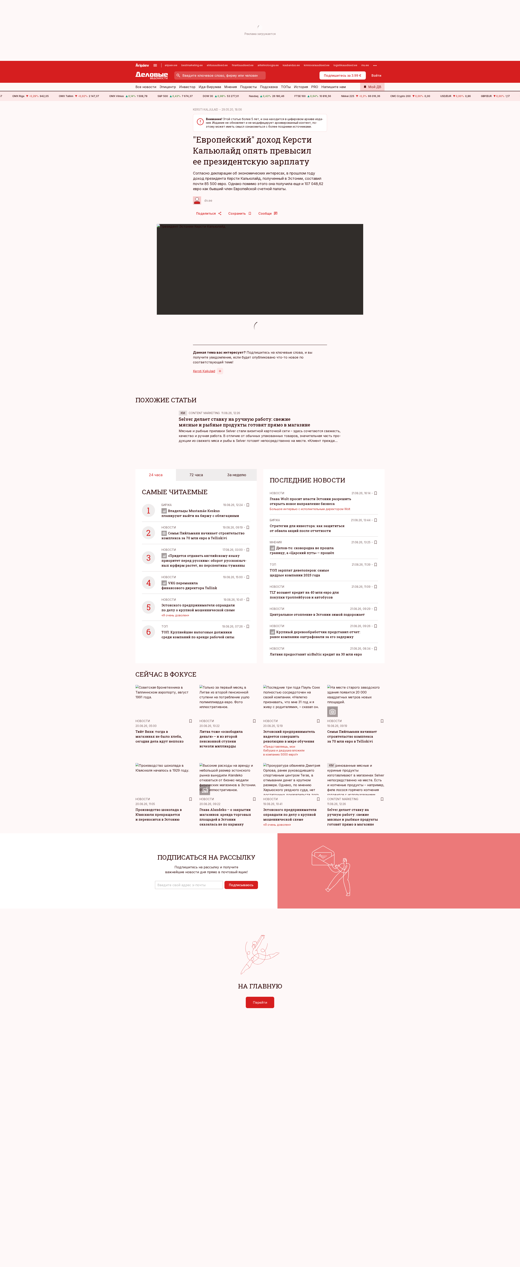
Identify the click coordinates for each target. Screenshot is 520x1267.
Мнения (230, 87)
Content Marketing (204, 511)
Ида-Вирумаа (210, 87)
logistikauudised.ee (345, 65)
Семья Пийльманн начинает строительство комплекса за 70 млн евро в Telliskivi (352, 834)
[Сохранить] (247, 602)
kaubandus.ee (291, 65)
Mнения (276, 640)
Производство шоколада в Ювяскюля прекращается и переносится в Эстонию (158, 912)
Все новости (145, 87)
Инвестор (187, 87)
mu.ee (365, 65)
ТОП (164, 724)
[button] (189, 983)
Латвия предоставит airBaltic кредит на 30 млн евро (316, 752)
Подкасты (248, 87)
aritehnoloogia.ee (268, 65)
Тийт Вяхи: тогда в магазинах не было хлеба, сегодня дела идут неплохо (159, 834)
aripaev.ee (171, 65)
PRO (314, 87)
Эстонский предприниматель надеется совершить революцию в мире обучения (289, 834)
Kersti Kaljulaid (204, 469)
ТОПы (286, 87)
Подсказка (269, 87)
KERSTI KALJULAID (205, 109)
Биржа (166, 602)
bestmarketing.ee (192, 65)
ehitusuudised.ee (217, 65)
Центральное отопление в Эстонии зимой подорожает (317, 712)
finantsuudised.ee (243, 65)
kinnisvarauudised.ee (316, 65)
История (301, 87)
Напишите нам (333, 87)
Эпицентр (167, 87)
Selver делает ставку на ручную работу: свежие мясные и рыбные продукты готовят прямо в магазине (244, 520)
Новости (168, 625)
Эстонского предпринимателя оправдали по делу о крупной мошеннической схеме (289, 912)
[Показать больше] (375, 65)
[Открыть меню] (155, 65)
